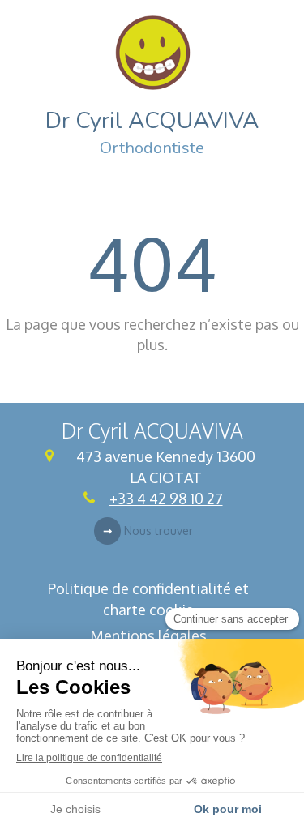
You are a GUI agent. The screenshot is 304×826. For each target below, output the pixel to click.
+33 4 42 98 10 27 (166, 498)
